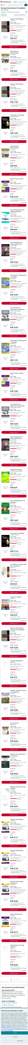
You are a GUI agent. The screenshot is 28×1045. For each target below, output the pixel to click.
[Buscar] (26, 5)
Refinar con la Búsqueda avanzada (10, 12)
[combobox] (15, 5)
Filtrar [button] (4, 14)
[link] (26, 12)
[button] (23, 44)
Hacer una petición (6, 998)
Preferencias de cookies (6, 1026)
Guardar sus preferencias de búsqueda (11, 1007)
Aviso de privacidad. (9, 1030)
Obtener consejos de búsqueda (9, 1002)
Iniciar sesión (20, 2)
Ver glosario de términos (8, 1005)
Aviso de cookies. (16, 1027)
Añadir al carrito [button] (14, 46)
